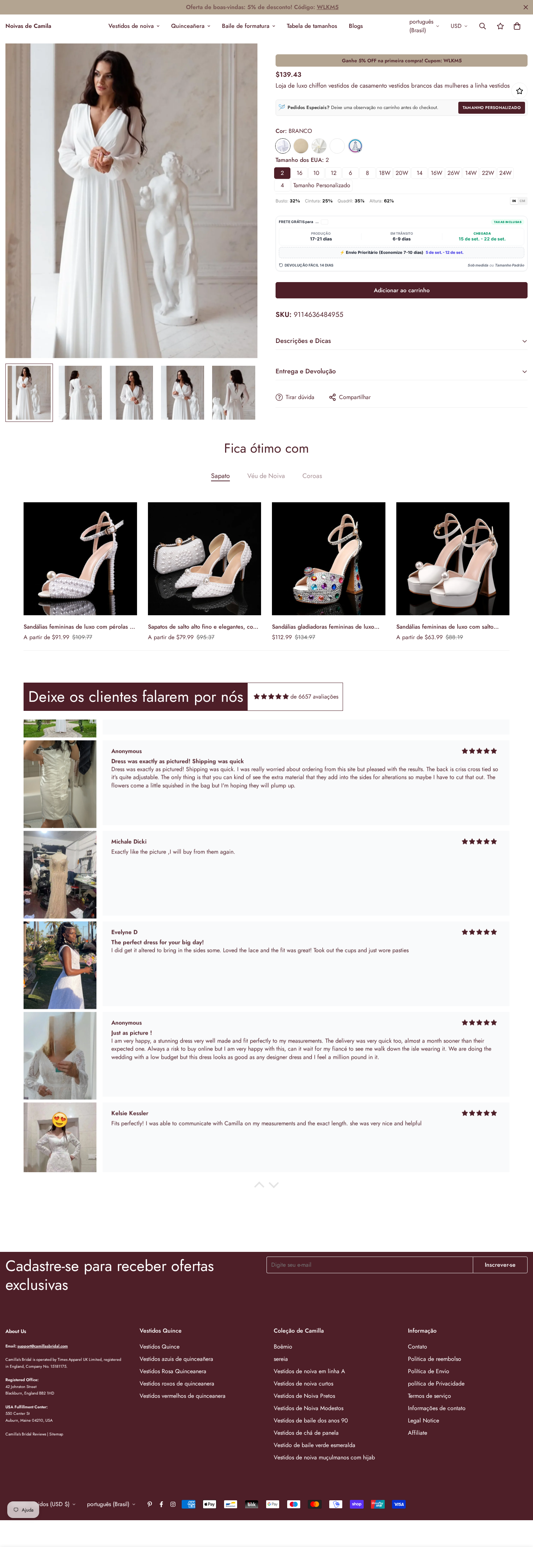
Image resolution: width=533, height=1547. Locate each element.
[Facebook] (161, 1504)
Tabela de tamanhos (312, 26)
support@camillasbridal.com (42, 1346)
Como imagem (355, 146)
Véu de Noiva (266, 476)
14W (471, 173)
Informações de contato (437, 1408)
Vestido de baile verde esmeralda (314, 1445)
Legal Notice (423, 1420)
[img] (271, 696)
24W (505, 173)
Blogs (356, 26)
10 (316, 173)
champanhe (301, 146)
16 (299, 173)
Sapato (220, 476)
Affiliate (417, 1433)
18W (385, 173)
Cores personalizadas (337, 146)
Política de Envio (428, 1371)
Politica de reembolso (434, 1359)
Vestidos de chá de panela (306, 1433)
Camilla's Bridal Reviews (25, 1434)
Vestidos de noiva (131, 26)
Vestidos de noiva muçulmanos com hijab (324, 1457)
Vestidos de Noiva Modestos (308, 1408)
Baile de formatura (245, 26)
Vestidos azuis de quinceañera (176, 1359)
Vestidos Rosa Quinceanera (173, 1371)
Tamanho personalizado (321, 185)
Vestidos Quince (159, 1346)
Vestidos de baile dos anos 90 (311, 1420)
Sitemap (56, 1434)
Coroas (312, 476)
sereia (281, 1359)
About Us (15, 1331)
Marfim (319, 146)
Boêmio (283, 1346)
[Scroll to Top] (519, 1507)
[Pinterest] (150, 1504)
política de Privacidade (436, 1383)
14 (419, 173)
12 (333, 173)
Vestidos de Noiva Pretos (304, 1396)
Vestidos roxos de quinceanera (177, 1383)
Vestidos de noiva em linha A (309, 1371)
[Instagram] (173, 1504)
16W (436, 173)
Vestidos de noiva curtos (303, 1383)
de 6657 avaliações (314, 696)
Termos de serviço (429, 1396)
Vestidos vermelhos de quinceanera (183, 1396)
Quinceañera (187, 26)
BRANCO (283, 146)
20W (402, 173)
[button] (517, 26)
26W (453, 173)
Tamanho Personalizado (492, 107)
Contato (417, 1346)
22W (488, 173)
